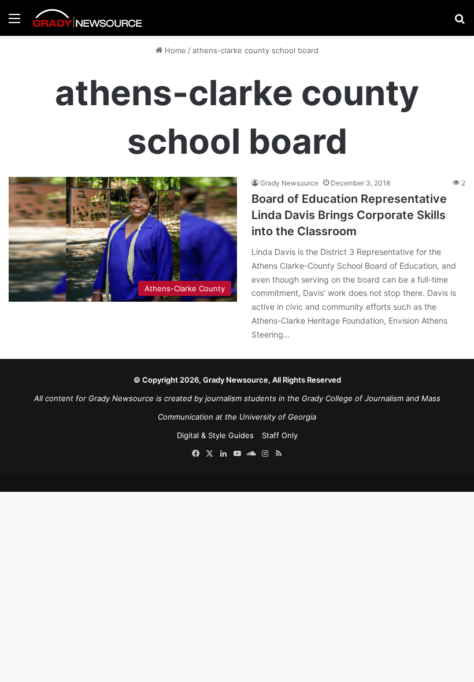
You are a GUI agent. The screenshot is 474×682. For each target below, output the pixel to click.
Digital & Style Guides (215, 435)
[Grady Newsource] (87, 18)
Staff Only (280, 435)
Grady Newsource (289, 183)
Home (174, 50)
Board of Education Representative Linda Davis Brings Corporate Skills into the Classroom (349, 215)
